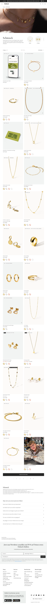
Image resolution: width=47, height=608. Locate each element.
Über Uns (4, 571)
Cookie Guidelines (27, 585)
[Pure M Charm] (34, 416)
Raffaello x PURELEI (6, 573)
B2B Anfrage (16, 574)
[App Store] (8, 600)
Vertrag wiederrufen (38, 574)
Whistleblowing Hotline (28, 582)
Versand (36, 573)
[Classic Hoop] (13, 276)
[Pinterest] (43, 595)
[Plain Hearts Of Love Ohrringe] (13, 311)
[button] (41, 4)
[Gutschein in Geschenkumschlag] (13, 136)
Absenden (43, 556)
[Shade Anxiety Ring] (13, 101)
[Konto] (43, 4)
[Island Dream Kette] (13, 380)
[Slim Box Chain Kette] (34, 101)
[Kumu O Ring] (34, 241)
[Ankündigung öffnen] (23, 1)
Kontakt (15, 571)
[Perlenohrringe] (34, 380)
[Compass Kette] (34, 345)
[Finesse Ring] (34, 276)
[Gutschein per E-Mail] (13, 66)
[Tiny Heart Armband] (13, 451)
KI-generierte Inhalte (28, 583)
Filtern (4, 50)
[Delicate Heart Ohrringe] (13, 345)
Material (4, 574)
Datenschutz (26, 574)
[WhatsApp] (41, 595)
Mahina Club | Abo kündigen (38, 577)
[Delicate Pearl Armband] (34, 170)
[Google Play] (16, 600)
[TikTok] (34, 595)
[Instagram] (31, 595)
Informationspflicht (28, 576)
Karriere (4, 581)
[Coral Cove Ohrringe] (13, 205)
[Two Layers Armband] (13, 416)
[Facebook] (36, 595)
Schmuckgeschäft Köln (7, 582)
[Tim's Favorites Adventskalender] (34, 451)
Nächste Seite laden (23, 474)
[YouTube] (39, 595)
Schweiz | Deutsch (38, 598)
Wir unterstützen (6, 579)
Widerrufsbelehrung (28, 571)
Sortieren (40, 50)
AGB (25, 573)
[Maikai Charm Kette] (13, 170)
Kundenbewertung (17, 578)
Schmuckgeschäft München (6, 585)
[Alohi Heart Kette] (34, 205)
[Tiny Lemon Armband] (34, 66)
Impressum (26, 578)
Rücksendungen (38, 571)
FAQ (14, 576)
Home (4, 7)
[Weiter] (33, 479)
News (15, 573)
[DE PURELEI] (6, 3)
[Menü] (2, 3)
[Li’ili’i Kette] (34, 311)
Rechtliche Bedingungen (26, 580)
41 (30, 478)
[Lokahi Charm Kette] (34, 136)
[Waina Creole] (13, 241)
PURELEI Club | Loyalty (7, 576)
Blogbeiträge (5, 578)
